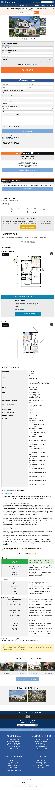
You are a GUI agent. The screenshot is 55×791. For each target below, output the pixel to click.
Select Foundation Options (9, 50)
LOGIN (49, 5)
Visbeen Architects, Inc (14, 769)
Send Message (27, 131)
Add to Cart (27, 70)
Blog (29, 730)
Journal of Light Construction (41, 765)
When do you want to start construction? (13, 90)
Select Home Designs (13, 764)
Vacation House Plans (41, 750)
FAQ (33, 730)
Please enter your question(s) (10, 115)
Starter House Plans (41, 748)
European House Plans (14, 743)
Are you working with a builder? (10, 101)
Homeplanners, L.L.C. (13, 762)
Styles (16, 730)
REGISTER (43, 5)
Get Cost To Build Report (27, 170)
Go (53, 2)
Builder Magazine (41, 764)
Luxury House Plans (41, 745)
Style (14, 5)
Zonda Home (41, 767)
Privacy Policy (29, 9)
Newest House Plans (41, 746)
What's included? (6, 45)
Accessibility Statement (36, 786)
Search (12, 730)
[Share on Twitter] (30, 242)
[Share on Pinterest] (33, 242)
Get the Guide (27, 189)
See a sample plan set (7, 493)
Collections (23, 730)
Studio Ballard (14, 767)
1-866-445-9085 (33, 64)
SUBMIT (36, 12)
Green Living (13, 760)
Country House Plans (14, 200)
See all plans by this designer (27, 679)
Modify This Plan (28, 227)
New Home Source (41, 760)
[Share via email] (22, 242)
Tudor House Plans (14, 748)
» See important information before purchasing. (14, 550)
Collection (21, 5)
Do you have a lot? (7, 96)
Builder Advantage (41, 762)
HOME (3, 5)
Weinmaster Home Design (14, 770)
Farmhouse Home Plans (13, 745)
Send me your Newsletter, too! (12, 126)
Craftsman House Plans (13, 741)
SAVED (38, 5)
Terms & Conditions (18, 9)
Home (2, 200)
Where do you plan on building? (11, 106)
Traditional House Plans (13, 746)
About (37, 730)
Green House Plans (41, 743)
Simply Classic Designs (14, 765)
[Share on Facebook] (27, 242)
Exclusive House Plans (41, 741)
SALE (27, 5)
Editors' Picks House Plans (41, 739)
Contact (43, 730)
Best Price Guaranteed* (46, 62)
